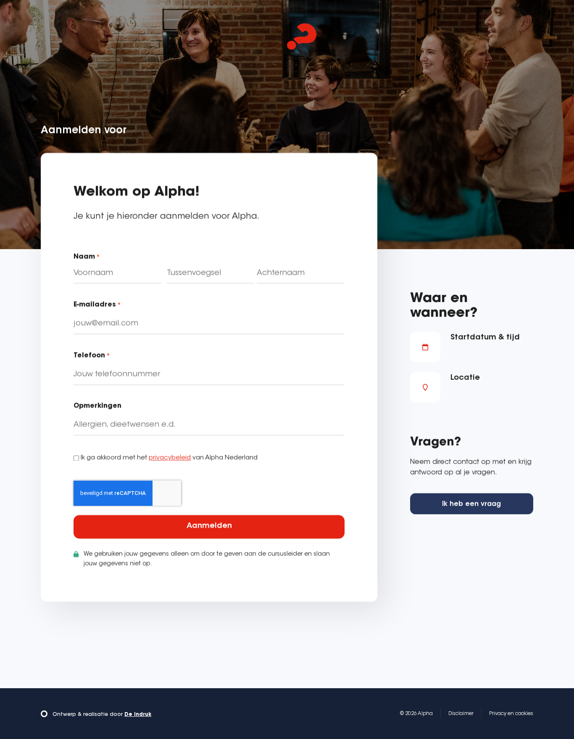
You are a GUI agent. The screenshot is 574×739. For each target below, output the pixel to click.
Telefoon (92, 355)
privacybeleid (170, 458)
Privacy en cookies (511, 713)
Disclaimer (461, 713)
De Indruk (137, 714)
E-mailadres (97, 305)
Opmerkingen (97, 406)
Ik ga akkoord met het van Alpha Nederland (169, 458)
